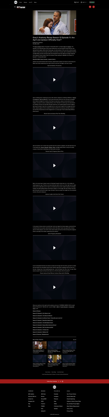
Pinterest (56, 398)
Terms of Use (70, 408)
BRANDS (43, 391)
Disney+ (43, 396)
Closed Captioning (71, 398)
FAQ (29, 403)
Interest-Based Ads (71, 396)
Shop (29, 406)
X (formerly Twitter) (58, 406)
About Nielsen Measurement (73, 406)
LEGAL (68, 391)
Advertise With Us (32, 396)
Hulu (42, 408)
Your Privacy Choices (71, 394)
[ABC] (15, 2)
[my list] (90, 7)
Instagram (56, 396)
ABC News (43, 394)
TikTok (55, 403)
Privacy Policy (70, 411)
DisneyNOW (43, 398)
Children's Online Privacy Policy (74, 401)
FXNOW (43, 406)
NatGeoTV (43, 411)
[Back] (15, 7)
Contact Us (30, 398)
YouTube (56, 408)
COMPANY (30, 391)
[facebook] (60, 381)
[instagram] (62, 381)
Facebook (56, 394)
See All (74, 339)
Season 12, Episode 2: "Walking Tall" (40, 332)
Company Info (31, 401)
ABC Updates (31, 394)
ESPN (42, 401)
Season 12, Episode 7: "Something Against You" (43, 320)
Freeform (43, 403)
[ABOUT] (93, 7)
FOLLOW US (57, 391)
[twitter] (58, 381)
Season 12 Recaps (37, 311)
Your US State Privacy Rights (73, 403)
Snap (55, 401)
